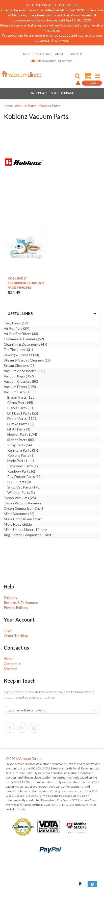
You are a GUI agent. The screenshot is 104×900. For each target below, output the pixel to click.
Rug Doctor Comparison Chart (27, 535)
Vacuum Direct (30, 758)
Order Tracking (16, 635)
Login (8, 630)
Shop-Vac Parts (23, 487)
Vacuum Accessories (24, 371)
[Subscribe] (94, 710)
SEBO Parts (19, 482)
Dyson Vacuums (20, 498)
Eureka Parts (20, 424)
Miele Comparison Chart (23, 519)
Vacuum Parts (20, 392)
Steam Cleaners (20, 365)
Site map (10, 668)
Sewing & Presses (21, 355)
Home (26, 54)
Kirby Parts (19, 445)
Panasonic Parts (23, 466)
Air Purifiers (16, 328)
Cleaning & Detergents (25, 344)
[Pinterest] (22, 728)
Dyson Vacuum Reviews (22, 503)
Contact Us (74, 54)
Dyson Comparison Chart (23, 508)
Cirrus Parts (20, 402)
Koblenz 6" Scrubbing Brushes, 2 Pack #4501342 (26, 282)
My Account (43, 54)
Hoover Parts (22, 434)
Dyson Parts (22, 418)
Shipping (10, 597)
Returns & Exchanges (21, 602)
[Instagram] (34, 728)
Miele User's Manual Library (25, 529)
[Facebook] (10, 728)
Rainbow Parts (21, 471)
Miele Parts (20, 460)
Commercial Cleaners (24, 339)
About (59, 54)
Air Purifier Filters (21, 333)
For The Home (18, 349)
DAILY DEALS (38, 93)
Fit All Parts (18, 429)
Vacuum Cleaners (21, 381)
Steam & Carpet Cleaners (27, 360)
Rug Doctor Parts (24, 476)
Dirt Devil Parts (22, 413)
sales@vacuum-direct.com (54, 61)
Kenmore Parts (22, 450)
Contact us (12, 663)
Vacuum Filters (20, 386)
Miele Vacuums (19, 513)
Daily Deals (16, 323)
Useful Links (20, 314)
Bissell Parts (21, 397)
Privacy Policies (16, 607)
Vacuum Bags (19, 376)
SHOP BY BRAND (62, 93)
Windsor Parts (21, 492)
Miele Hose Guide (18, 524)
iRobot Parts (20, 440)
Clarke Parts (20, 408)
